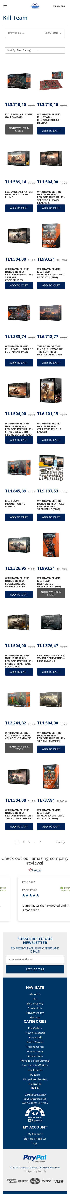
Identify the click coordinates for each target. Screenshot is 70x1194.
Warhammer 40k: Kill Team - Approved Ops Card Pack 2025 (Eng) (51, 814)
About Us (35, 994)
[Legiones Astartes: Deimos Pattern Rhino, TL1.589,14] (19, 158)
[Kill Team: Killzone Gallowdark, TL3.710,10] (19, 81)
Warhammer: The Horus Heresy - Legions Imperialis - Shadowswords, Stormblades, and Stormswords (19, 430)
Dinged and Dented (35, 1079)
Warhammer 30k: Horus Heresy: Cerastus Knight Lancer (49, 427)
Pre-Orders (35, 1028)
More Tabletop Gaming (35, 1060)
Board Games (35, 1042)
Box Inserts (35, 1070)
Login (35, 1143)
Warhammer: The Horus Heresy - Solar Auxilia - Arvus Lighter (17, 582)
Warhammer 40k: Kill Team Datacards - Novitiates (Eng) (49, 582)
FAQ (35, 999)
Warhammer (35, 1051)
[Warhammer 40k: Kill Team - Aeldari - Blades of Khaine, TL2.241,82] (19, 699)
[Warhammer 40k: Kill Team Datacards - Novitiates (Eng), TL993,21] (51, 545)
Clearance (35, 1084)
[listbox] (29, 50)
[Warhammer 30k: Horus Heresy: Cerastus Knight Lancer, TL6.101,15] (51, 390)
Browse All (35, 1037)
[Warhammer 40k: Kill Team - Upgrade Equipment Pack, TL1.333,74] (19, 313)
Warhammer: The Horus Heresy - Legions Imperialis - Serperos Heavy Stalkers (51, 197)
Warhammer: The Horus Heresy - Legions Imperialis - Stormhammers (51, 736)
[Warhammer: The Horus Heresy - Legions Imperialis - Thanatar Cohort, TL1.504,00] (19, 777)
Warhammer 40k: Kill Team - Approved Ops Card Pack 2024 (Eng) (51, 273)
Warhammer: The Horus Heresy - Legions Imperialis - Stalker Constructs (19, 274)
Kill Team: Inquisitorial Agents (15, 503)
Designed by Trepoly (35, 1171)
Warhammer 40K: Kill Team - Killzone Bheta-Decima (49, 118)
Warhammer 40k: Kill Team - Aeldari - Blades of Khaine (18, 735)
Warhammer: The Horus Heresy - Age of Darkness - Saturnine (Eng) (50, 504)
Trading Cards (35, 1046)
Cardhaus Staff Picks (35, 1065)
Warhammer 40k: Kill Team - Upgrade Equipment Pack (19, 349)
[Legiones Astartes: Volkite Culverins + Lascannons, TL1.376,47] (51, 622)
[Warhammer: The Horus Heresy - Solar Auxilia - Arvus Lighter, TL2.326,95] (19, 545)
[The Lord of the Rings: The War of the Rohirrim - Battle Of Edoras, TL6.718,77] (51, 313)
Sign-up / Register (35, 1138)
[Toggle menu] (5, 5)
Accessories (35, 1056)
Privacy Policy (35, 1013)
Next (59, 842)
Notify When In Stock (19, 129)
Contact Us (35, 1008)
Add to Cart (51, 131)
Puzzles (35, 1074)
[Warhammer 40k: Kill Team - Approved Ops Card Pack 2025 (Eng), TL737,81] (51, 777)
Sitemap (35, 1017)
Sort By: (11, 50)
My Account (35, 1134)
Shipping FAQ (35, 1003)
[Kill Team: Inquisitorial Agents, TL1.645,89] (19, 467)
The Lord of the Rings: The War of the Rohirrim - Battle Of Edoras (50, 350)
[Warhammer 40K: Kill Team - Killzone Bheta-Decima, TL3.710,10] (51, 81)
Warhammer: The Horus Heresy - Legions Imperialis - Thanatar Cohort (19, 814)
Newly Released (35, 1033)
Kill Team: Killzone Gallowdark (18, 116)
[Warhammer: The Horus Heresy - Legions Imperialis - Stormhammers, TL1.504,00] (51, 699)
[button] (35, 33)
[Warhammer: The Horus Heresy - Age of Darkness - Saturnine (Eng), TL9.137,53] (51, 467)
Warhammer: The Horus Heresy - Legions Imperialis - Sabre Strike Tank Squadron (19, 661)
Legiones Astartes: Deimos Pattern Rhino (19, 194)
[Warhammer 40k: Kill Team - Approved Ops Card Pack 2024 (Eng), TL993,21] (51, 235)
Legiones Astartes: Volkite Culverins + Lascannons (51, 658)
